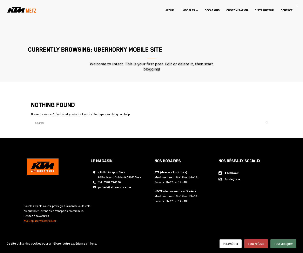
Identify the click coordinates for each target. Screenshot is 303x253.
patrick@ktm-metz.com (114, 187)
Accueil (170, 10)
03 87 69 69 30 (112, 182)
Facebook (231, 173)
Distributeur (264, 10)
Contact (286, 10)
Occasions (212, 10)
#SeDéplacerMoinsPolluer (40, 221)
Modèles (189, 10)
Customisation (237, 10)
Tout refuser (256, 244)
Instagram (232, 179)
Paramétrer (230, 244)
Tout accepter (283, 244)
